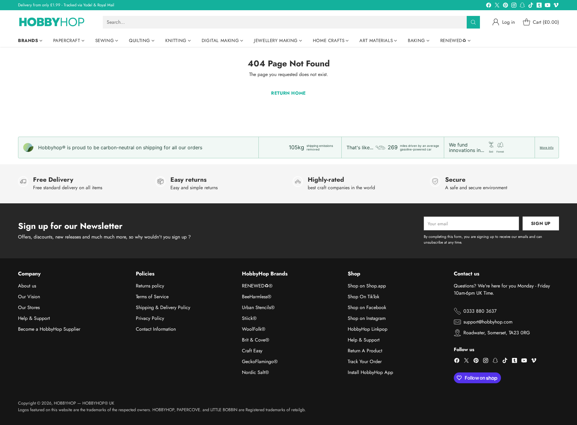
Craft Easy (252, 350)
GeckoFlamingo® (260, 361)
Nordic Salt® (255, 372)
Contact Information (156, 329)
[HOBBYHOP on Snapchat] (522, 6)
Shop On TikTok (363, 296)
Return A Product (365, 350)
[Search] (473, 22)
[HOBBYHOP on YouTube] (548, 6)
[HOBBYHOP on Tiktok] (531, 6)
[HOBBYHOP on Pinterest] (505, 6)
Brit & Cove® (255, 339)
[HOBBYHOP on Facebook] (489, 6)
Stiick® (249, 318)
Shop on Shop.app (367, 285)
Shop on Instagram (367, 318)
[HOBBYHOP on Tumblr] (539, 6)
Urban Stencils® (258, 307)
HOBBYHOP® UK (98, 403)
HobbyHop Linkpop (367, 329)
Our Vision (29, 296)
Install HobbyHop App (370, 372)
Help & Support (34, 318)
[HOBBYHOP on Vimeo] (556, 6)
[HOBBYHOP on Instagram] (514, 6)
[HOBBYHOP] (55, 22)
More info (547, 147)
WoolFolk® (253, 329)
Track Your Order (365, 361)
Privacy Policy (150, 318)
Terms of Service (152, 296)
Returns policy (150, 285)
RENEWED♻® (257, 285)
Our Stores (29, 307)
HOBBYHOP (65, 403)
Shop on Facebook (367, 307)
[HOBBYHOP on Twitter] (497, 6)
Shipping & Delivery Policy (163, 307)
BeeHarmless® (256, 296)
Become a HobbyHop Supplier (49, 329)
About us (27, 285)
